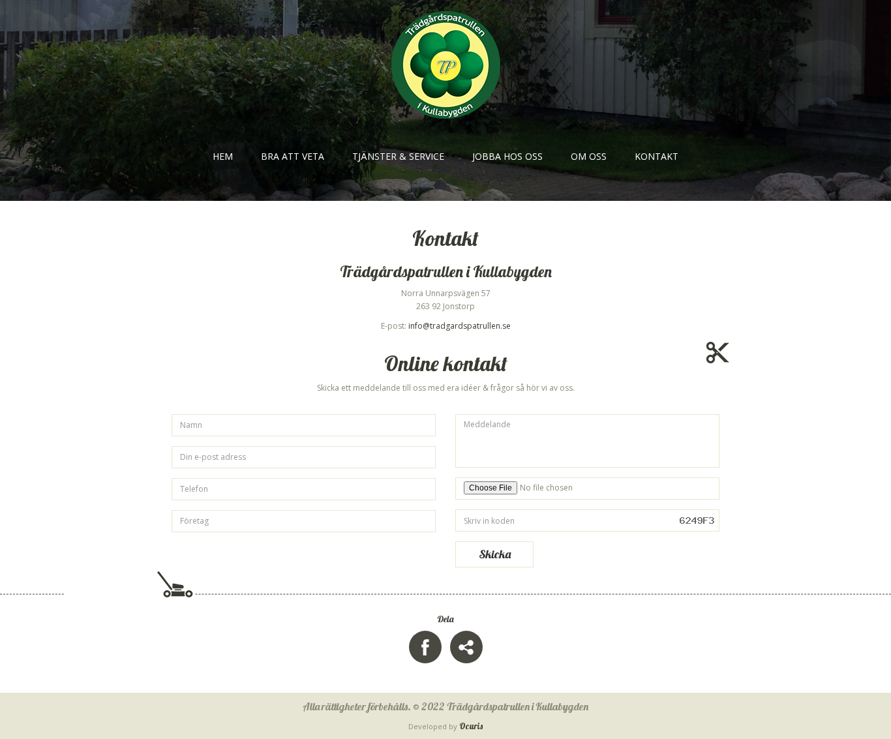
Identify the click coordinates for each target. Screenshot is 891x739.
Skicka (495, 554)
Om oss (589, 156)
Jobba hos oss (507, 156)
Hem (223, 156)
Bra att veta (292, 156)
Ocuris (471, 726)
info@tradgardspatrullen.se (459, 325)
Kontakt (656, 156)
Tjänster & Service (398, 156)
